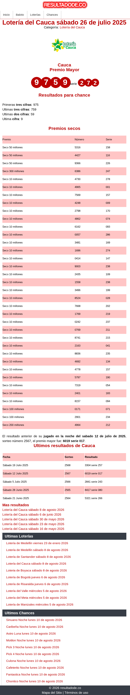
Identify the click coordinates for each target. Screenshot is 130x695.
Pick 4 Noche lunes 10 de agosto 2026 (32, 654)
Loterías (35, 14)
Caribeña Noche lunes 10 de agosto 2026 (34, 626)
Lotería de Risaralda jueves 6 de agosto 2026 (37, 584)
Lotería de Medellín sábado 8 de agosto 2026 (37, 550)
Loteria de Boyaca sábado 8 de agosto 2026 (36, 570)
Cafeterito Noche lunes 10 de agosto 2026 (35, 667)
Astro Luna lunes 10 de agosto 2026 (31, 633)
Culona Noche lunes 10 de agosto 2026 (33, 660)
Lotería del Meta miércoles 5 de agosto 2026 (36, 597)
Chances (52, 14)
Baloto (20, 14)
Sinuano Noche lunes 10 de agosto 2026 (34, 620)
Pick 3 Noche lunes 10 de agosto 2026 (32, 647)
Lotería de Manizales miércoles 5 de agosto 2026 (39, 604)
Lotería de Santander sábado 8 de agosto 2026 (38, 556)
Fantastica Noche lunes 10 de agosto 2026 (35, 674)
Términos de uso (76, 692)
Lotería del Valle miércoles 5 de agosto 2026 (36, 591)
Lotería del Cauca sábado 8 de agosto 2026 (36, 563)
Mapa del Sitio (52, 692)
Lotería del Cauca (72, 27)
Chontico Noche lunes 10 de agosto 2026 (34, 681)
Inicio (6, 14)
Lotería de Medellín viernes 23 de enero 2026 (37, 543)
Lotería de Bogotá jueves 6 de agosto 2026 (35, 577)
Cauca (64, 64)
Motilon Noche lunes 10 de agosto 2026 (33, 640)
